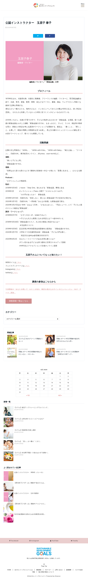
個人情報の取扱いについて (46, 572)
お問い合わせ (59, 570)
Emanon (58, 576)
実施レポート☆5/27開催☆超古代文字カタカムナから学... (67, 340)
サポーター (48, 570)
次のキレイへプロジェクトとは (24, 570)
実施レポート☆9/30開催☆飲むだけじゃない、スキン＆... (30, 353)
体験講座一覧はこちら (18, 301)
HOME (9, 570)
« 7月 (28, 395)
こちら (18, 262)
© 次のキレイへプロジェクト (36, 576)
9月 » (60, 395)
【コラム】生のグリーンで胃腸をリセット (31, 340)
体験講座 (38, 570)
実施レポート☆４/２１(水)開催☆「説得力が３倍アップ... (67, 353)
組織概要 (68, 570)
